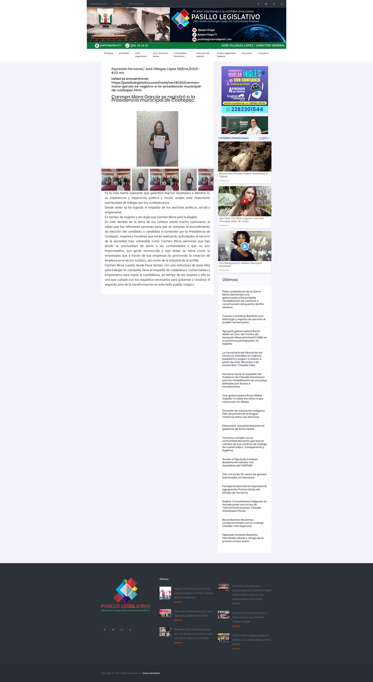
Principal (108, 53)
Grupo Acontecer (151, 673)
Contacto (263, 53)
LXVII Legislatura (136, 4)
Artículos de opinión (202, 55)
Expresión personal (98, 4)
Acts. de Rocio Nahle (160, 55)
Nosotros (118, 4)
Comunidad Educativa (180, 55)
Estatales (124, 53)
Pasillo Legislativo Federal (226, 55)
